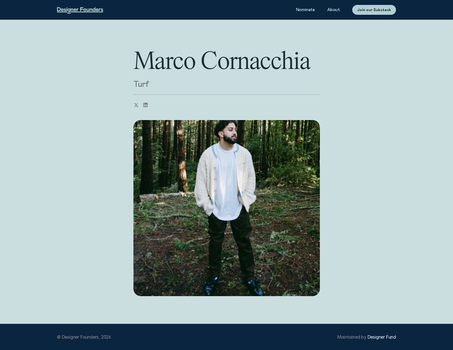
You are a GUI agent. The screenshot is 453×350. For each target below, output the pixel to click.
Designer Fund (382, 337)
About (333, 10)
